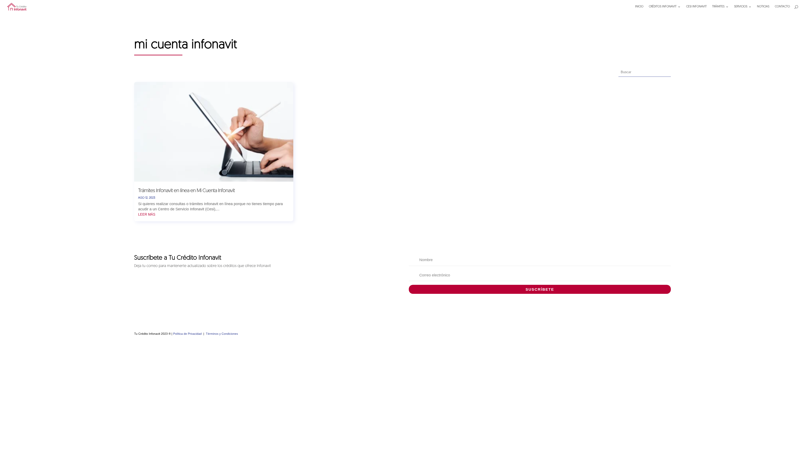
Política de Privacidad (187, 333)
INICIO (639, 6)
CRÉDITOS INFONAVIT (662, 6)
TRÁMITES (718, 6)
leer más (146, 214)
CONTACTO (782, 6)
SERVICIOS (740, 6)
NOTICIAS (763, 6)
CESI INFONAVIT (696, 6)
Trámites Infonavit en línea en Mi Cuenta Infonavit (186, 190)
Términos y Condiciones (222, 333)
